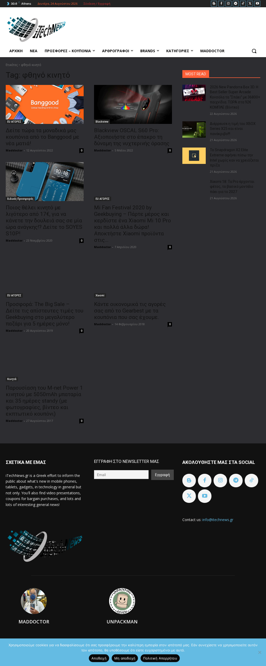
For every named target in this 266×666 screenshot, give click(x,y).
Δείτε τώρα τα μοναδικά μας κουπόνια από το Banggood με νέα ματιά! (42, 136)
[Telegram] (236, 4)
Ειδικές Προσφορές (20, 199)
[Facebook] (221, 4)
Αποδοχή (99, 658)
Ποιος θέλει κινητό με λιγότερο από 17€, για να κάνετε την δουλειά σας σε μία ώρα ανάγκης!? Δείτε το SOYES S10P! (44, 220)
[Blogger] (214, 4)
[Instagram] (228, 4)
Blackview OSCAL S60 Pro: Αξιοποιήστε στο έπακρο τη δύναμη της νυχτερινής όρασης (131, 136)
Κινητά (11, 379)
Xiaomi (100, 295)
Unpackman (122, 621)
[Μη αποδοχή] (259, 652)
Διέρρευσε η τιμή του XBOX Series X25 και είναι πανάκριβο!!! (233, 129)
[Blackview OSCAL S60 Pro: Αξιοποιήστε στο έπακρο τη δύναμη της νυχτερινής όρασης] (133, 104)
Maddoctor (14, 150)
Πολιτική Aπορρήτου (160, 658)
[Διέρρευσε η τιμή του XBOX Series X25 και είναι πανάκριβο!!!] (194, 129)
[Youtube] (257, 4)
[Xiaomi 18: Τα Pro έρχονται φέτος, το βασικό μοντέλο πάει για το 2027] (194, 187)
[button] (254, 51)
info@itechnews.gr (217, 519)
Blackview (102, 121)
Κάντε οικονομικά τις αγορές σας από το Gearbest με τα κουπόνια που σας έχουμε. (130, 310)
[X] (250, 4)
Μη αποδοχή (125, 658)
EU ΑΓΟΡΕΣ (14, 121)
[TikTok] (243, 4)
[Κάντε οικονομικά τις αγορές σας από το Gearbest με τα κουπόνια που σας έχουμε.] (133, 278)
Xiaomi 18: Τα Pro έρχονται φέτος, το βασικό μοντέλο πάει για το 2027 (232, 186)
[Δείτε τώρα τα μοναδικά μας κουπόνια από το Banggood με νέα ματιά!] (45, 104)
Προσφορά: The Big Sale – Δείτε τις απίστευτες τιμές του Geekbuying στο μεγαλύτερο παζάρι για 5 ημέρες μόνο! (44, 314)
